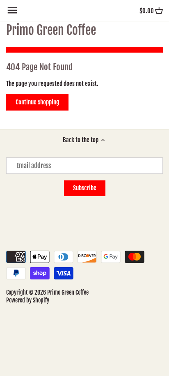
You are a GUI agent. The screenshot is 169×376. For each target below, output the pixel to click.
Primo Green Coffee (51, 30)
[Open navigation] (12, 10)
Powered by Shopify (27, 300)
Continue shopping (37, 102)
